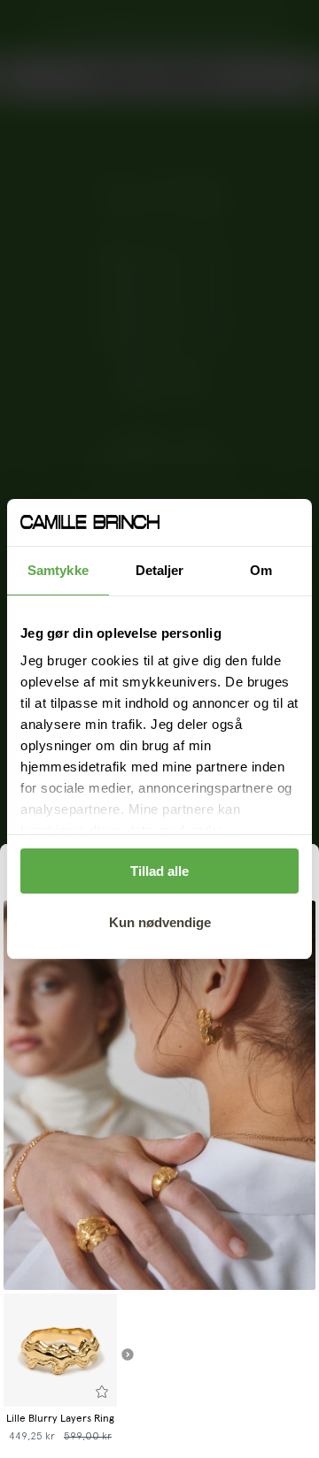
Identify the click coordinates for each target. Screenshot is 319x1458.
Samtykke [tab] (58, 570)
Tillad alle (159, 871)
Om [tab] (261, 570)
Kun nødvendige (160, 922)
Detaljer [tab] (160, 570)
